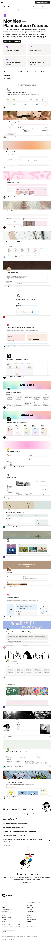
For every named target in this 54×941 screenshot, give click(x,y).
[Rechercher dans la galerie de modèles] (49, 7)
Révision (8, 316)
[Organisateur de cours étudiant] (27, 693)
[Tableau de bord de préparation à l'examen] (27, 333)
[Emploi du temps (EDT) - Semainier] (27, 243)
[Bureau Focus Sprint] (27, 603)
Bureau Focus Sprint (11, 616)
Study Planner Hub (11, 586)
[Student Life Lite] (27, 483)
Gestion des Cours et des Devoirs (14, 766)
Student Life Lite (10, 496)
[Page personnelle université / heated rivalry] (27, 213)
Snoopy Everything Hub (12, 796)
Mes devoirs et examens (12, 166)
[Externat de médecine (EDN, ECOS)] (27, 453)
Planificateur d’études (25, 10)
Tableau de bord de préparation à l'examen (17, 346)
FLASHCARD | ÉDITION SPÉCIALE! (15, 376)
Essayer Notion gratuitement (12, 41)
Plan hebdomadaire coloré (13, 436)
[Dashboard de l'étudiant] (27, 183)
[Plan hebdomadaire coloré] (27, 423)
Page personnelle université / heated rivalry (17, 226)
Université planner (11, 646)
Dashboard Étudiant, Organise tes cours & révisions (19, 286)
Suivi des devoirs (35, 50)
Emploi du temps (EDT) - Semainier (15, 256)
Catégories (5, 10)
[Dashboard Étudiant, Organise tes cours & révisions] (27, 273)
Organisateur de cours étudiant (13, 706)
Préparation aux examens (13, 62)
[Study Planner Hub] (27, 573)
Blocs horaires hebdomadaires (14, 107)
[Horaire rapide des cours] (27, 393)
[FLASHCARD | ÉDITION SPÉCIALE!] (27, 363)
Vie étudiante (13, 10)
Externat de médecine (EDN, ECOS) (15, 466)
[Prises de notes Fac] (27, 543)
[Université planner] (27, 633)
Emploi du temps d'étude (12, 136)
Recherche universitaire (37, 62)
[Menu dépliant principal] (52, 2)
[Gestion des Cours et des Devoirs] (27, 753)
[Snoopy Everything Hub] (27, 783)
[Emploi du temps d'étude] (27, 123)
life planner (9, 736)
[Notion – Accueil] (2, 2)
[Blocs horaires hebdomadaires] (27, 93)
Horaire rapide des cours (12, 406)
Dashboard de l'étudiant (12, 196)
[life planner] (27, 723)
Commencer (27, 882)
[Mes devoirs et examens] (27, 153)
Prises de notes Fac (10, 556)
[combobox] (41, 6)
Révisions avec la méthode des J (14, 526)
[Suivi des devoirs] (27, 663)
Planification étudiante (12, 50)
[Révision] (27, 303)
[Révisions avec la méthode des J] (27, 513)
